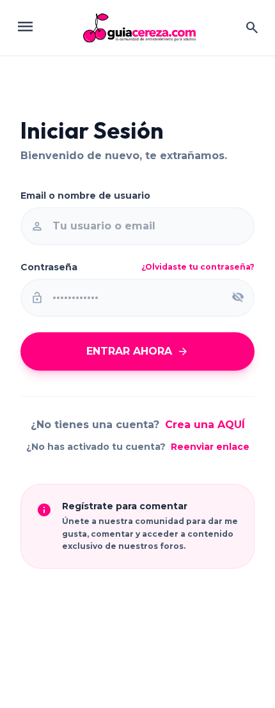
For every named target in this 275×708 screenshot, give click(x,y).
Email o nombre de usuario (85, 195)
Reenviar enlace (210, 446)
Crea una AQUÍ (205, 425)
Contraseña (48, 267)
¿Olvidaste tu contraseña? (198, 267)
